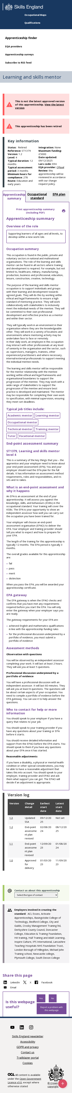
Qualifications (32, 22)
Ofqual (60, 167)
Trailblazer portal (28, 1058)
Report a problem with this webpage (51, 1009)
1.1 (11, 843)
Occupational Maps (35, 14)
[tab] (14, 196)
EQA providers (13, 46)
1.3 (11, 818)
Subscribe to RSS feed (18, 62)
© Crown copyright (53, 1084)
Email (13, 987)
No (52, 998)
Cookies (28, 1063)
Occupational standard (37, 196)
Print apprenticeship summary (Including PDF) (35, 211)
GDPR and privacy (28, 1047)
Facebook (46, 982)
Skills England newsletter (27, 1036)
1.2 (11, 827)
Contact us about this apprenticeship (37, 890)
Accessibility (27, 1042)
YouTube (12, 1027)
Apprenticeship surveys (19, 54)
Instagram (31, 1027)
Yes (41, 998)
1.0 (11, 860)
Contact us (27, 1052)
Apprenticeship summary (14, 196)
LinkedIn (15, 982)
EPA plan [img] (59, 194)
